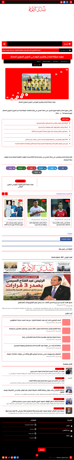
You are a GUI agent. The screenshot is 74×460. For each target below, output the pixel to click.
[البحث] (3, 2)
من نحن (32, 429)
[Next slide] (3, 193)
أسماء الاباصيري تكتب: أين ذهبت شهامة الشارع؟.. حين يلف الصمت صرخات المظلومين (28, 50)
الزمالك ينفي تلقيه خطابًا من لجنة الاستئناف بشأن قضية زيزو (52, 123)
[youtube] (61, 2)
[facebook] (67, 2)
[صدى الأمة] (37, 9)
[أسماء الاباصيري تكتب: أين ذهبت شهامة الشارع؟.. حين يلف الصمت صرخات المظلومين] (66, 322)
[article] (20, 183)
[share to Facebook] (26, 94)
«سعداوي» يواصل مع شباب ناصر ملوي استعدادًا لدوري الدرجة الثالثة (50, 131)
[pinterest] (6, 457)
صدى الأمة (68, 306)
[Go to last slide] (6, 193)
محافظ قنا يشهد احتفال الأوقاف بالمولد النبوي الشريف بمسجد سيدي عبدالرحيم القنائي (37, 401)
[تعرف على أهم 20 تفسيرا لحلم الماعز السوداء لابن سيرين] (69, 371)
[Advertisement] (37, 26)
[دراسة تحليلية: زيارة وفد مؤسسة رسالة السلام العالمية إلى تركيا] (66, 339)
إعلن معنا (31, 433)
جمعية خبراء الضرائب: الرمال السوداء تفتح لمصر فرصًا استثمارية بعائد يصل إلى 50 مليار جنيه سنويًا (35, 410)
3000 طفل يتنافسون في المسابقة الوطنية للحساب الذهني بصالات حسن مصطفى (46, 139)
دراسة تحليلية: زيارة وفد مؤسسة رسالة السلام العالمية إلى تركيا (41, 337)
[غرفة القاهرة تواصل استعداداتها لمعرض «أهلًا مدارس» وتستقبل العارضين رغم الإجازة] (66, 331)
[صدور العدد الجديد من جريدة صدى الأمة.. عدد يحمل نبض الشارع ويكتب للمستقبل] (37, 281)
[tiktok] (9, 457)
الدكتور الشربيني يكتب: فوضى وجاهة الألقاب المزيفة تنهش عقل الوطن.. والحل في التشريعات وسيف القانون (34, 391)
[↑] (37, 455)
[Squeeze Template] (70, 457)
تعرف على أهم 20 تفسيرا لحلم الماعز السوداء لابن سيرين (47, 371)
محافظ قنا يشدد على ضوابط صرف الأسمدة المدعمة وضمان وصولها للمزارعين (37, 345)
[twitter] (64, 2)
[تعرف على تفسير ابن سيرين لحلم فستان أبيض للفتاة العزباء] (69, 380)
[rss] (3, 457)
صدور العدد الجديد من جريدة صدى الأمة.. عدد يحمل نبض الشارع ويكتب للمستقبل (45, 302)
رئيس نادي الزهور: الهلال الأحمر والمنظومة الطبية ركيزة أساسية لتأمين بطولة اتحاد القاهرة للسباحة (41, 143)
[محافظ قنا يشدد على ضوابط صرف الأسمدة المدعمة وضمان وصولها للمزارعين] (66, 347)
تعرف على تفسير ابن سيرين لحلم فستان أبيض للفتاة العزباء (46, 380)
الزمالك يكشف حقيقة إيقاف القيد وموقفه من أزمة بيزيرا (53, 127)
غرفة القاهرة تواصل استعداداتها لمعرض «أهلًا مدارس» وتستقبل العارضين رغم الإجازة (35, 328)
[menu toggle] (70, 2)
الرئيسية (66, 44)
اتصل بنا (32, 438)
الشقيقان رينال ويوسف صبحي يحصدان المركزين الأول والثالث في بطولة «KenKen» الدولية (34, 354)
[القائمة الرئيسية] (4, 43)
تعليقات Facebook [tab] (66, 239)
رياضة (38, 61)
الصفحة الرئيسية (46, 61)
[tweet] (22, 94)
